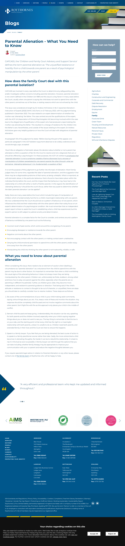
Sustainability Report (76, 501)
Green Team (96, 122)
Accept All (94, 534)
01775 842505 (99, 479)
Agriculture (96, 91)
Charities (95, 94)
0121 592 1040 (98, 450)
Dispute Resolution (99, 106)
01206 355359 (41, 481)
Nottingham (67, 464)
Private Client (97, 134)
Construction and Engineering (103, 97)
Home (18, 3)
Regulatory (96, 137)
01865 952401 (41, 455)
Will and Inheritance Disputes (103, 140)
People (45, 3)
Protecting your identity (109, 3)
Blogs (53, 3)
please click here (60, 537)
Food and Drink (98, 119)
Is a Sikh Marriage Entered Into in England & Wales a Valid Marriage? (103, 209)
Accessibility (42, 498)
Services (26, 3)
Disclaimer (8, 501)
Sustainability (91, 3)
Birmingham (96, 438)
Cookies (50, 498)
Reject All (112, 534)
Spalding (94, 464)
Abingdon (37, 438)
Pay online (92, 11)
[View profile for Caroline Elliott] (7, 52)
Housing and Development (102, 125)
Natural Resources (99, 128)
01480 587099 (70, 455)
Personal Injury (97, 131)
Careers (70, 3)
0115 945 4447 (70, 479)
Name (94, 50)
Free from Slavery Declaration (73, 498)
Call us (113, 11)
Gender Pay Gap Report (22, 501)
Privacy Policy (32, 498)
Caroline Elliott (20, 55)
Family (20, 32)
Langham (37, 464)
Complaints (58, 498)
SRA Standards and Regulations (16, 498)
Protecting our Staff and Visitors (41, 501)
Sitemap (87, 498)
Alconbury (66, 438)
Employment (97, 109)
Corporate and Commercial (102, 100)
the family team (23, 356)
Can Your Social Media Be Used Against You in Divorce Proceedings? (103, 184)
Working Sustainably (60, 501)
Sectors (36, 3)
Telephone (95, 64)
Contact (80, 3)
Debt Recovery (97, 103)
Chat (103, 11)
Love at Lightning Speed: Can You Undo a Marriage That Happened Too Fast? (103, 196)
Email (94, 57)
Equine (94, 112)
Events (61, 3)
